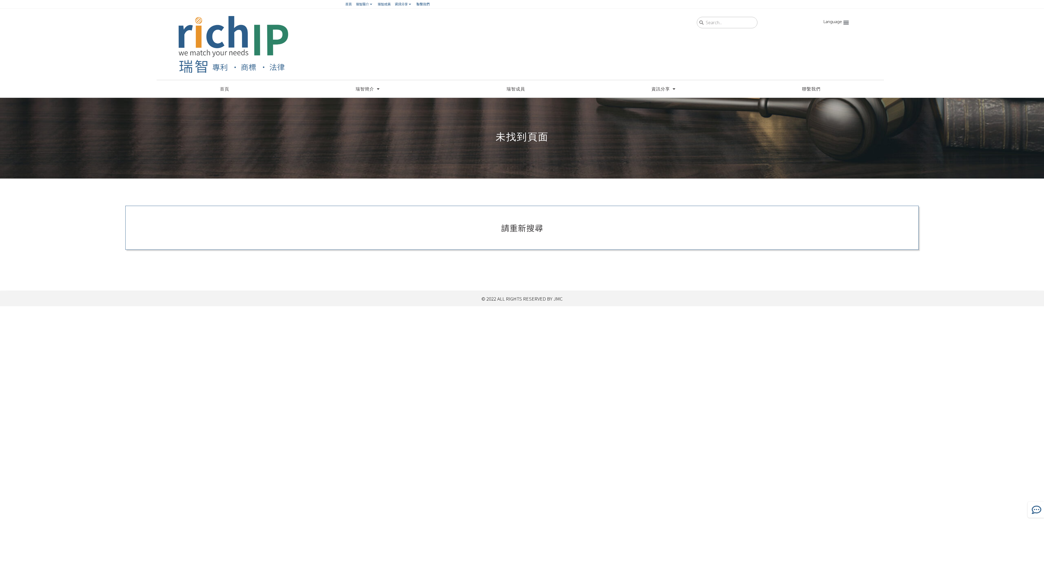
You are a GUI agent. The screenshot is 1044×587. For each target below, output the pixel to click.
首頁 (348, 4)
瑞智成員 (384, 4)
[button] (845, 22)
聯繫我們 (423, 4)
